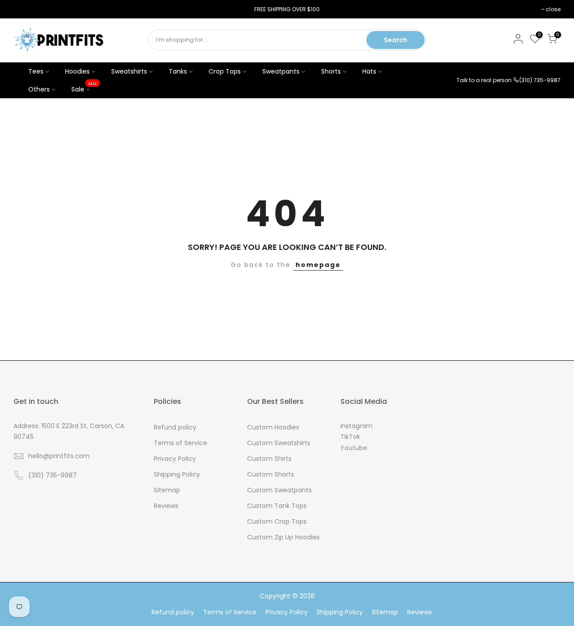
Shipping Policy (177, 474)
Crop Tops (225, 71)
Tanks (178, 71)
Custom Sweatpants (279, 490)
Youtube (353, 447)
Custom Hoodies (273, 427)
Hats (369, 71)
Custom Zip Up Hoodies (283, 537)
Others (39, 89)
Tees (35, 71)
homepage (318, 264)
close (25, 9)
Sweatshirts (129, 71)
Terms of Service (180, 442)
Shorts (331, 71)
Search (395, 39)
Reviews (166, 505)
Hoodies (77, 71)
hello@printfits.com (59, 455)
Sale (84, 87)
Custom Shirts (269, 458)
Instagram (356, 425)
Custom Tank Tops (277, 505)
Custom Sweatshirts (278, 442)
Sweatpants (281, 71)
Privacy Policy (175, 458)
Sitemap (167, 490)
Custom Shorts (270, 474)
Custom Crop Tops (277, 521)
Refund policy (175, 427)
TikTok (350, 436)
